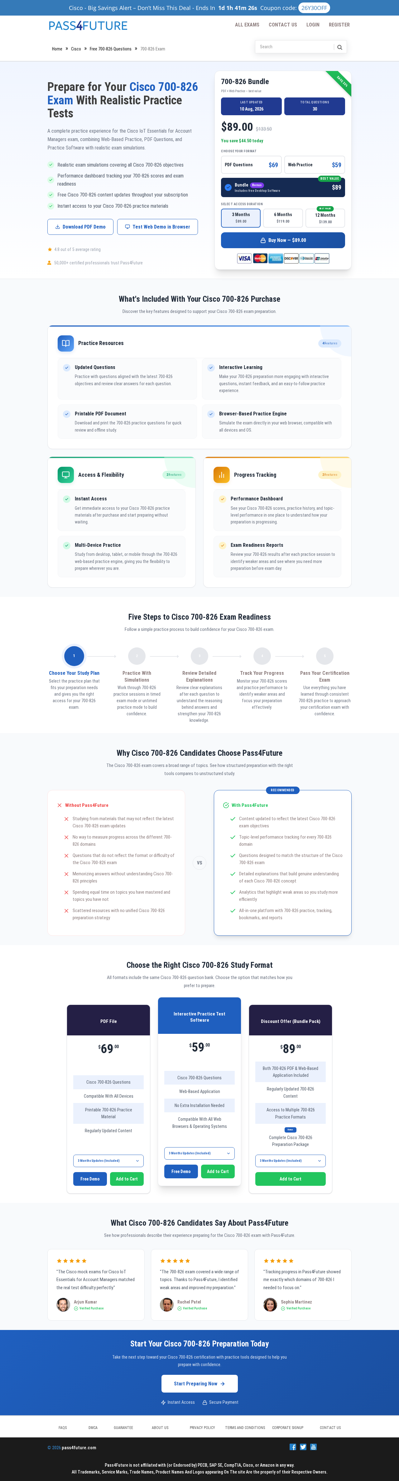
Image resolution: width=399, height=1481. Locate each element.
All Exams (247, 25)
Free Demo (90, 1178)
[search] (339, 47)
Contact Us (283, 25)
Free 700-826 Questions (111, 48)
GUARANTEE (123, 1428)
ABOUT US (160, 1428)
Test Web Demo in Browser (161, 227)
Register (339, 25)
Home (57, 48)
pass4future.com (79, 1447)
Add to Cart (127, 1178)
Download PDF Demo (84, 227)
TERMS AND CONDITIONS (245, 1428)
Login (313, 25)
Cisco (76, 48)
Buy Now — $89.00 (287, 240)
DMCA (93, 1428)
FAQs (63, 1428)
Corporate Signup (287, 1428)
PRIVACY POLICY (202, 1428)
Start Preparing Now (195, 1384)
